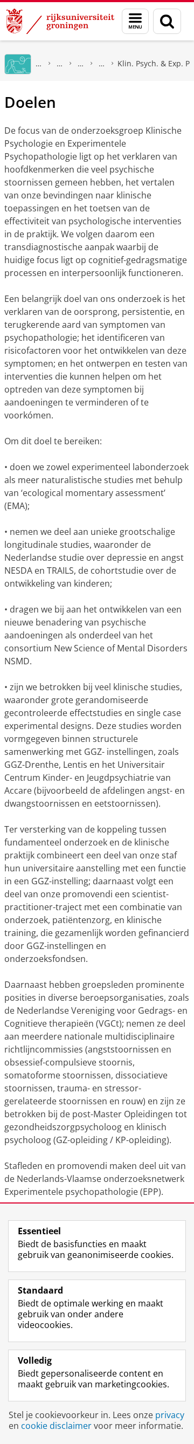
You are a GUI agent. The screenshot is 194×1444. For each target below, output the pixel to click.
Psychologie (80, 63)
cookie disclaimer (56, 1425)
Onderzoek (59, 63)
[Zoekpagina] (167, 21)
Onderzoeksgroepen (101, 63)
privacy (169, 1414)
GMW (38, 63)
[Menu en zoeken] (135, 21)
